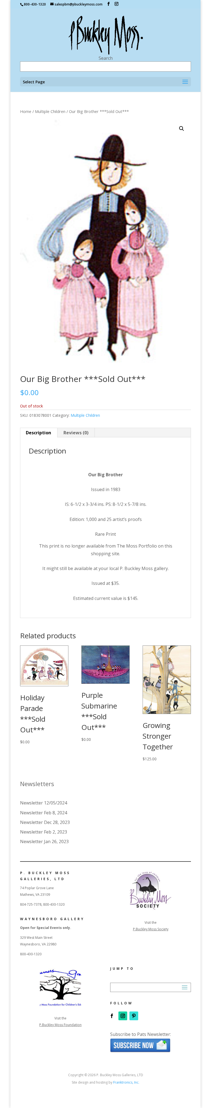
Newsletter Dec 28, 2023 (45, 822)
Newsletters (37, 784)
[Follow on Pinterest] (133, 1015)
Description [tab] (38, 433)
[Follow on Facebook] (111, 1015)
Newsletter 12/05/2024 (43, 803)
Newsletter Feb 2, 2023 (43, 832)
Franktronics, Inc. (126, 1082)
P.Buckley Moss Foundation (60, 1024)
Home (25, 111)
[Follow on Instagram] (122, 1015)
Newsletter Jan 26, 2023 (44, 841)
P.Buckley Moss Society (150, 929)
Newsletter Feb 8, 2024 (43, 813)
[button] (182, 129)
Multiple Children (50, 111)
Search (106, 58)
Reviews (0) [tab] (75, 433)
